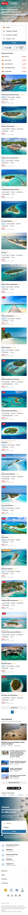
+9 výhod (16, 384)
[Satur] (5, 3)
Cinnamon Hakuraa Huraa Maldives (11, 632)
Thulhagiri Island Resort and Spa (10, 189)
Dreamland (4, 442)
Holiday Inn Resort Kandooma (9, 600)
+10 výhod (12, 99)
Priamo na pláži (6, 194)
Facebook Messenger (12, 854)
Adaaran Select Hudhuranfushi (9, 158)
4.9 (4, 223)
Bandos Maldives (6, 347)
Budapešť (12, 795)
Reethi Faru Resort (6, 663)
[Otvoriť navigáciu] (26, 3)
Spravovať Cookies (5, 903)
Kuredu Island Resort (7, 505)
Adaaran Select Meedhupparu (9, 284)
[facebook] (8, 895)
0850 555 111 (9, 849)
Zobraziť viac (14, 707)
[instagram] (15, 895)
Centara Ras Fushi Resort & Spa (10, 94)
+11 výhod (12, 700)
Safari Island (4, 537)
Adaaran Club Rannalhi (7, 126)
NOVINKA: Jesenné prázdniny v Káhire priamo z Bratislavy (13, 743)
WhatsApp (9, 859)
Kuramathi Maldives (6, 221)
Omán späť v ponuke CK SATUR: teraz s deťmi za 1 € (18, 776)
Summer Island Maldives (8, 474)
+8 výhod (12, 131)
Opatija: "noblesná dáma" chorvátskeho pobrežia (16, 769)
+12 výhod (12, 289)
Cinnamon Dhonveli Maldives (9, 411)
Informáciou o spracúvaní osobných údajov (10, 837)
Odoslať (14, 831)
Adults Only (5, 636)
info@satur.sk (10, 863)
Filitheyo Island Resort (7, 316)
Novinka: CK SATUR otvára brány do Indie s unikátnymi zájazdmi (18, 762)
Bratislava (21, 795)
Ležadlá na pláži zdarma (8, 384)
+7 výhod (12, 257)
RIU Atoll (3, 252)
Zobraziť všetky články (14, 782)
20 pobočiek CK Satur (12, 845)
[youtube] (19, 895)
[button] (14, 27)
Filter (8, 48)
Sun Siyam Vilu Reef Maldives (9, 695)
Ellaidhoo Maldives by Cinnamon (10, 379)
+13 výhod (12, 225)
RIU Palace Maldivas (7, 569)
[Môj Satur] (22, 3)
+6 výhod (13, 194)
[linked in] (12, 895)
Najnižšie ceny (21, 47)
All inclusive (5, 131)
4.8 (4, 508)
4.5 (4, 666)
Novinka (3, 97)
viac (26, 19)
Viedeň (4, 795)
